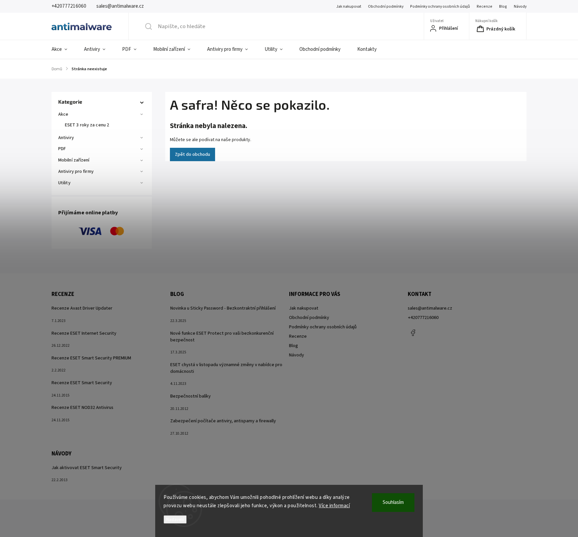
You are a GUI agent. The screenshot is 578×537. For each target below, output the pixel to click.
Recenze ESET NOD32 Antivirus (82, 407)
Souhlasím (393, 502)
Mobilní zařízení (74, 160)
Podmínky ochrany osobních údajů (440, 6)
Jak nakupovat (348, 6)
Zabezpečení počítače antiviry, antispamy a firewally (223, 421)
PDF (62, 148)
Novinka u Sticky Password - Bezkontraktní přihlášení (223, 308)
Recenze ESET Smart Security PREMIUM (91, 358)
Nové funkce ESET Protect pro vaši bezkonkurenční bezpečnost (222, 336)
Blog (503, 6)
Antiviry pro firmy (76, 171)
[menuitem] (64, 49)
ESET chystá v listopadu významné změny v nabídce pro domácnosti (226, 368)
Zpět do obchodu (192, 154)
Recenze (484, 6)
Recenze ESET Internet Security (84, 333)
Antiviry (66, 137)
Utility (64, 183)
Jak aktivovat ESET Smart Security (87, 467)
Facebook (413, 333)
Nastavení (175, 519)
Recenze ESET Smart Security (82, 383)
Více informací (334, 505)
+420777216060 (423, 317)
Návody (520, 6)
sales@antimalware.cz (430, 308)
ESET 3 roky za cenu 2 (87, 125)
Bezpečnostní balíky (190, 396)
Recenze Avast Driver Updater (82, 308)
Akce (63, 114)
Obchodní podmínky (385, 6)
